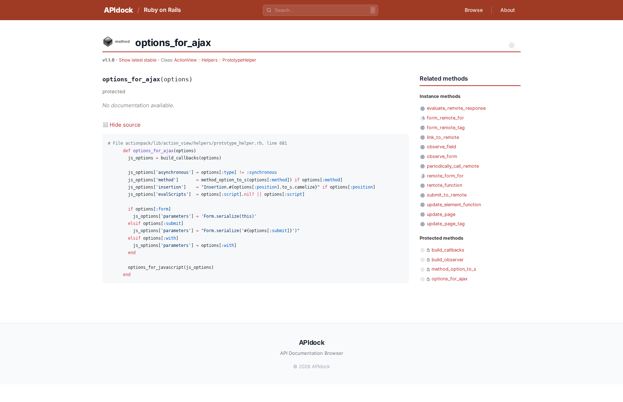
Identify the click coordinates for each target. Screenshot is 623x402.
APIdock (118, 10)
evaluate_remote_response (456, 108)
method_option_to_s (454, 269)
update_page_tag (446, 223)
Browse (474, 10)
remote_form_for (445, 176)
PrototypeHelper (239, 60)
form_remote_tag (446, 127)
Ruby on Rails (162, 9)
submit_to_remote (447, 195)
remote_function (444, 185)
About (507, 10)
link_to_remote (443, 137)
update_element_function (454, 204)
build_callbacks (448, 250)
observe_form (442, 156)
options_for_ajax (450, 278)
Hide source (125, 124)
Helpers (209, 60)
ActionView (185, 60)
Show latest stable (138, 60)
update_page (441, 214)
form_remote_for (445, 118)
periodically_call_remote (453, 166)
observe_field (441, 146)
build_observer (448, 259)
